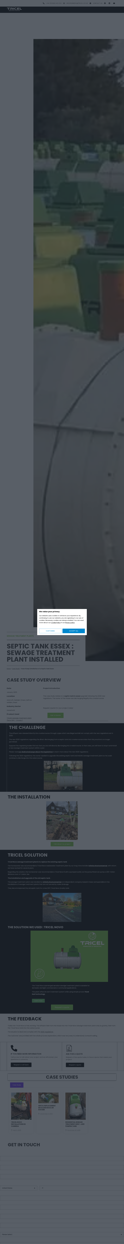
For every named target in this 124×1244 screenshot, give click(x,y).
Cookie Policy (55, 623)
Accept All (73, 631)
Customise (50, 631)
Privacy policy (70, 623)
